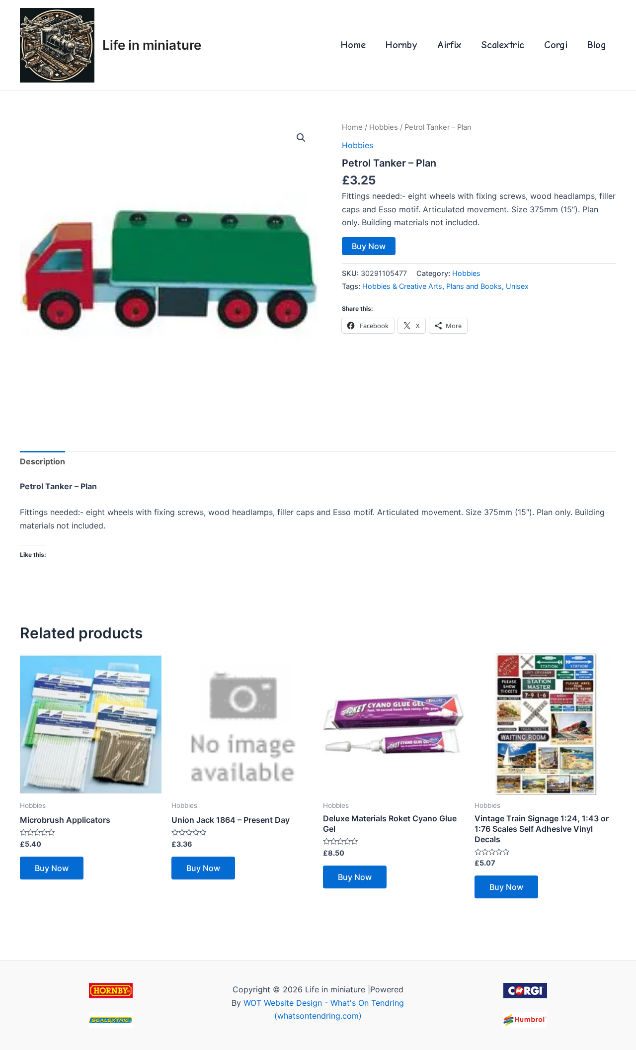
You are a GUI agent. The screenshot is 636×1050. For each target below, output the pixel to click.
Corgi (555, 45)
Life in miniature (151, 45)
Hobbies (383, 127)
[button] (301, 138)
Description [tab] (42, 461)
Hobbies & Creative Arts (402, 286)
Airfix (449, 45)
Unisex (517, 286)
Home (353, 45)
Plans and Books (474, 286)
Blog (596, 45)
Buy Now (369, 246)
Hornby (401, 45)
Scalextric (502, 45)
